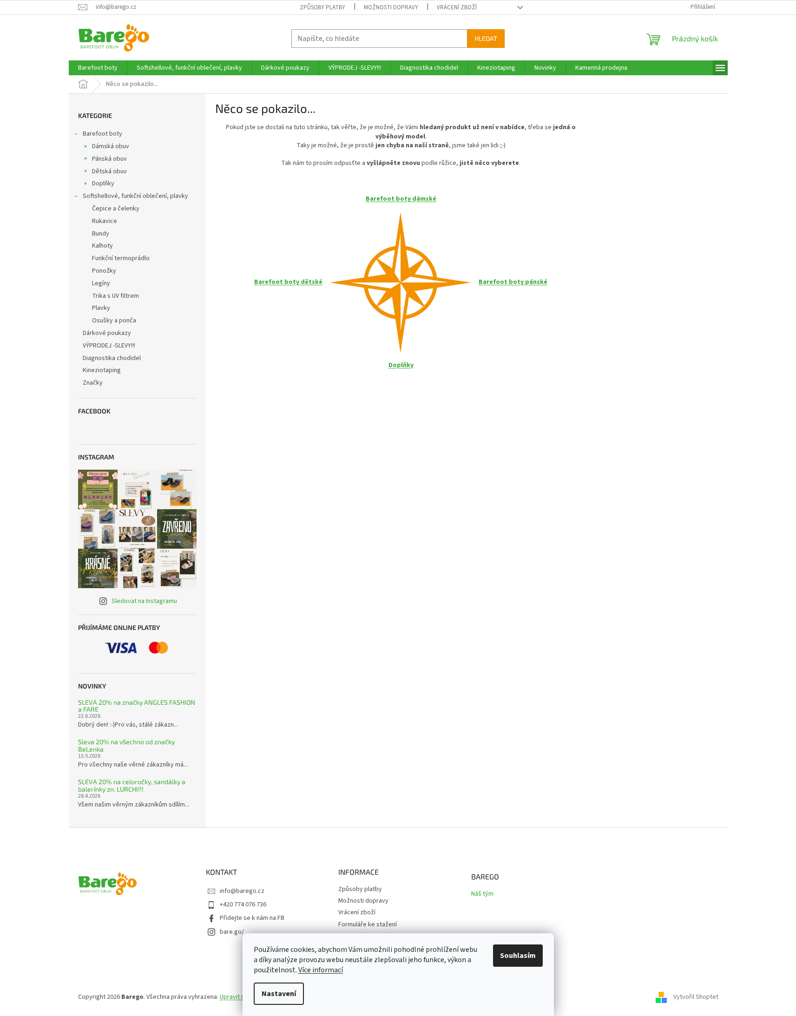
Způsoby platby (322, 7)
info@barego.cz (242, 891)
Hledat (485, 38)
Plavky (101, 308)
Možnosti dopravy (391, 7)
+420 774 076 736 (243, 904)
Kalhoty (102, 245)
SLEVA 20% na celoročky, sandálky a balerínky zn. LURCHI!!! (131, 785)
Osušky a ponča (114, 320)
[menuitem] (98, 67)
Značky (93, 382)
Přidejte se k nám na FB (252, 918)
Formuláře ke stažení (367, 924)
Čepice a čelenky (115, 208)
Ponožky (104, 270)
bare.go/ (232, 932)
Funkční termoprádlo (121, 258)
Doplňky (103, 183)
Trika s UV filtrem (115, 296)
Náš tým (482, 894)
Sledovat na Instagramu (144, 601)
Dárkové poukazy (107, 333)
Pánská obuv (109, 159)
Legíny (101, 283)
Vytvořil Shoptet (695, 997)
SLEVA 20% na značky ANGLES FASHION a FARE (136, 706)
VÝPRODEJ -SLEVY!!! (109, 345)
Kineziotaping (102, 370)
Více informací (320, 970)
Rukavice (104, 221)
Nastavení (279, 994)
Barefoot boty (102, 133)
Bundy (100, 233)
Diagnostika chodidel (112, 358)
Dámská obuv (110, 146)
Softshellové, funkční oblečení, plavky (135, 196)
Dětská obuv (109, 171)
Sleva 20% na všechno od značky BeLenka (126, 745)
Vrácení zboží (457, 7)
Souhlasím (518, 955)
